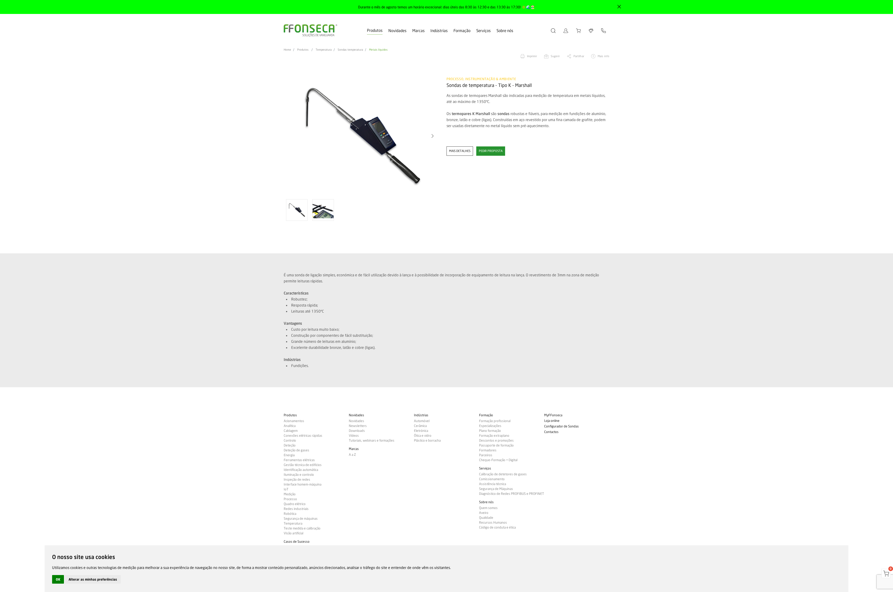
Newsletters (358, 426)
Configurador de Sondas (561, 426)
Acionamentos (294, 421)
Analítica (290, 426)
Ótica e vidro (422, 435)
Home (287, 49)
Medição (290, 494)
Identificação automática (301, 470)
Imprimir (532, 56)
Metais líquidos (378, 49)
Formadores (487, 450)
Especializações (490, 426)
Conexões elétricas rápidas (303, 435)
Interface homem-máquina (302, 484)
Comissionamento (492, 479)
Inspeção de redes (297, 479)
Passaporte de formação (496, 445)
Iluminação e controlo (299, 474)
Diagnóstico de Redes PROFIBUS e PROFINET (511, 494)
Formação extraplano (494, 435)
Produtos (375, 30)
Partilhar (578, 56)
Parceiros (485, 455)
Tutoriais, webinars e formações (371, 440)
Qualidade (486, 517)
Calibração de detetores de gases (503, 474)
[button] (292, 136)
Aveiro (483, 513)
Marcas (418, 30)
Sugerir (555, 56)
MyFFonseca (553, 415)
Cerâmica (420, 426)
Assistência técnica (492, 484)
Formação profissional (494, 421)
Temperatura (324, 49)
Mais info (603, 56)
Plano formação (490, 431)
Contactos (551, 432)
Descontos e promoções (496, 440)
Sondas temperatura (350, 49)
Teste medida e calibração (302, 528)
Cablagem (291, 431)
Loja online (552, 421)
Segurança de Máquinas (496, 489)
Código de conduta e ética (497, 527)
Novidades (397, 30)
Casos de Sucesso (297, 541)
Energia (289, 455)
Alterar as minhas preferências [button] (93, 579)
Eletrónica (421, 431)
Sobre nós (504, 30)
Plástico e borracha (427, 440)
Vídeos (354, 435)
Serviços (483, 30)
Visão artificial (293, 533)
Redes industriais (296, 509)
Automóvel (422, 421)
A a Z (352, 454)
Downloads (357, 431)
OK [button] (58, 579)
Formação (461, 30)
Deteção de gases (296, 450)
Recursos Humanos (493, 522)
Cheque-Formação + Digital (498, 460)
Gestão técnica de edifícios (303, 465)
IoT (286, 489)
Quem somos (488, 508)
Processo (290, 499)
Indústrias (439, 30)
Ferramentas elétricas (299, 460)
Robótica (290, 514)
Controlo (290, 440)
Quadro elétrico (295, 504)
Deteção (290, 445)
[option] (362, 136)
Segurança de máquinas (301, 518)
